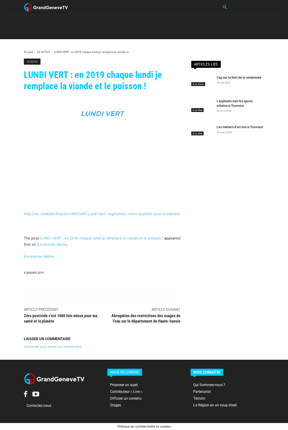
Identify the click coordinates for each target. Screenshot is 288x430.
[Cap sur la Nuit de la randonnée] (202, 80)
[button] (225, 7)
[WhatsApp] (127, 273)
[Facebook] (96, 273)
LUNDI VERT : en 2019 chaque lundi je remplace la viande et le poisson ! (101, 238)
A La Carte (198, 84)
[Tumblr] (168, 273)
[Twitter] (106, 273)
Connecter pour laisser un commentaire (52, 346)
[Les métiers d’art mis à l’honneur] (202, 129)
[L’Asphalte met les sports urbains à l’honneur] (202, 103)
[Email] (158, 273)
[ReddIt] (147, 273)
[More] (189, 273)
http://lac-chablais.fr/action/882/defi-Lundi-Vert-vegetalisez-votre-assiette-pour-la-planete (102, 214)
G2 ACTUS (43, 52)
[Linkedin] (137, 273)
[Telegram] (178, 273)
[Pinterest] (116, 273)
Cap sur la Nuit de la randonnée (239, 77)
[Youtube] (35, 394)
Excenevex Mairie (52, 244)
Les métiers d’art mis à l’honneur (240, 127)
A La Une (197, 109)
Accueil (28, 52)
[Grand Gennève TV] (46, 7)
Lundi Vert (102, 113)
